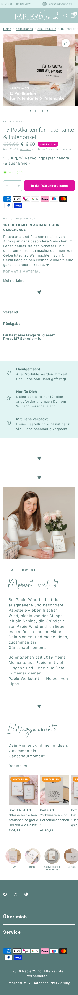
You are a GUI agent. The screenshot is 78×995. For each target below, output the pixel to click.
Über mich (15, 916)
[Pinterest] (29, 894)
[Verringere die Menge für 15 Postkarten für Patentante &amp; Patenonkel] (6, 186)
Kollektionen (24, 28)
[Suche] (65, 15)
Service (12, 932)
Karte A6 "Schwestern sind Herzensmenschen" (54, 817)
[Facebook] (8, 894)
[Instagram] (18, 894)
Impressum (17, 983)
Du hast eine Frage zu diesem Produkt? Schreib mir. (29, 337)
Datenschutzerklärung (51, 983)
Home (7, 28)
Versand (25, 149)
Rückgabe (12, 323)
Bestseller (18, 766)
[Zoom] (66, 43)
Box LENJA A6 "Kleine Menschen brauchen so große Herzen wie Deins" (23, 817)
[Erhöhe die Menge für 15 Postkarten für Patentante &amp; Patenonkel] (18, 186)
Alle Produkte (46, 28)
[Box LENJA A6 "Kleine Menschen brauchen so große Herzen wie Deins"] (23, 790)
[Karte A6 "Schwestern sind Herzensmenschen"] (54, 790)
